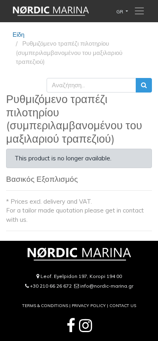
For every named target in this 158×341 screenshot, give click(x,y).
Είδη (18, 34)
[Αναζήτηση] (144, 85)
